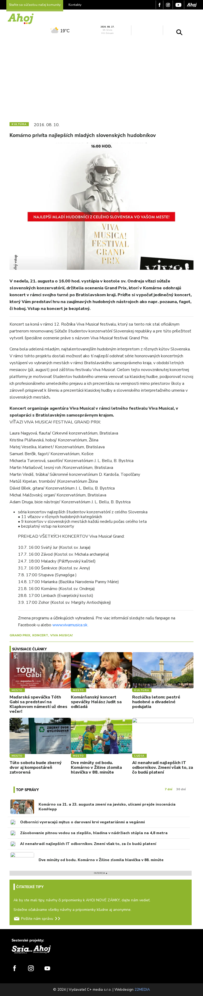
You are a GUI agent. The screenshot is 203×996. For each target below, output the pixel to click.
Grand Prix (20, 635)
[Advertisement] (101, 77)
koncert (40, 635)
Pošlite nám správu (37, 918)
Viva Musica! (61, 635)
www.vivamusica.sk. (70, 625)
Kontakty (74, 5)
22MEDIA (142, 989)
